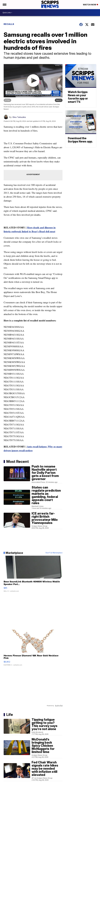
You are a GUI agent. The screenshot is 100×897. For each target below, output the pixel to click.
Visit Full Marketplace (54, 553)
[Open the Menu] (4, 4)
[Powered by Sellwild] (59, 706)
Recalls (9, 24)
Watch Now (90, 4)
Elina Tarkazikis (19, 117)
